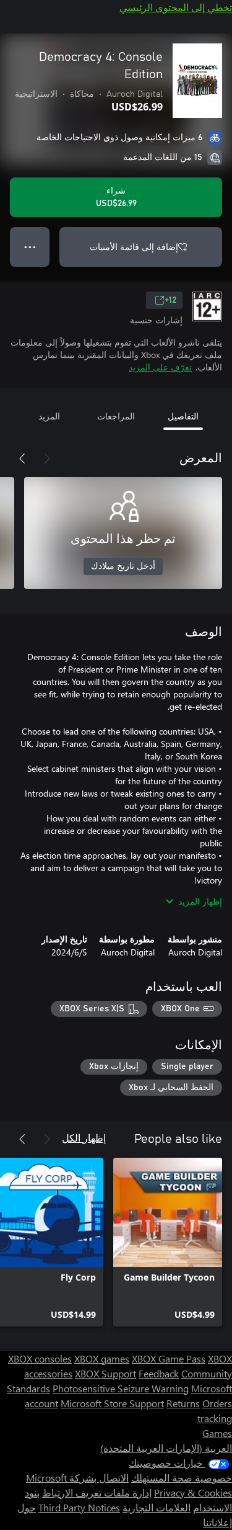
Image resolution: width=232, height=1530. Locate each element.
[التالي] (22, 458)
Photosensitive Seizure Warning (121, 1388)
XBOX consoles (40, 1358)
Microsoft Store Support (112, 1403)
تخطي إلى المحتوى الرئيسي (175, 7)
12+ (170, 300)
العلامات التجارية (156, 1507)
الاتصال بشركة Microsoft (77, 1477)
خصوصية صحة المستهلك (181, 1477)
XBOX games (101, 1358)
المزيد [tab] (49, 416)
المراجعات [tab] (116, 416)
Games (217, 1432)
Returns (183, 1403)
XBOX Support (105, 1373)
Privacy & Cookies (193, 1492)
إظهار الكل (84, 1137)
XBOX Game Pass (168, 1358)
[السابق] (47, 458)
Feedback (159, 1373)
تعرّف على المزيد (160, 367)
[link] (167, 1242)
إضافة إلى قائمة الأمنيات (134, 247)
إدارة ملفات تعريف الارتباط (97, 1492)
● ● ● (30, 246)
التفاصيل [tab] (183, 416)
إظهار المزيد (200, 901)
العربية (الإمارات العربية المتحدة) (166, 1447)
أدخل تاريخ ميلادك (123, 566)
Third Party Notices (79, 1507)
